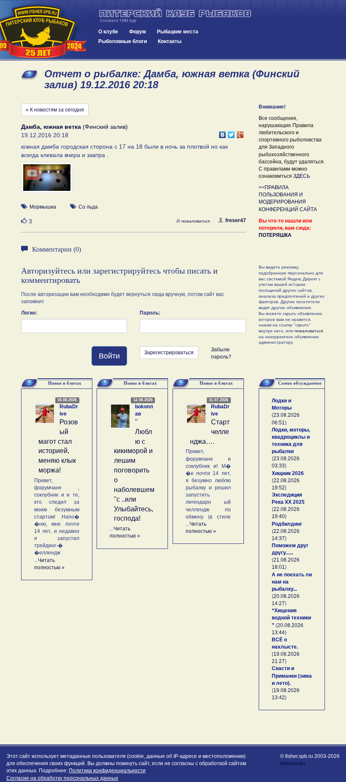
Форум (137, 32)
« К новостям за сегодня (55, 110)
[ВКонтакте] (222, 132)
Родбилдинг (287, 524)
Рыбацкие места (177, 32)
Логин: (29, 313)
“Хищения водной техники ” (291, 618)
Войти (109, 356)
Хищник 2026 (288, 473)
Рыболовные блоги (122, 41)
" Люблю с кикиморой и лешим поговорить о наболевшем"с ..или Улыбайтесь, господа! (134, 470)
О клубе (108, 32)
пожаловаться (195, 221)
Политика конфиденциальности (107, 771)
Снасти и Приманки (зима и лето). (292, 675)
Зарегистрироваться (169, 353)
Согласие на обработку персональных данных (62, 778)
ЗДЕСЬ (301, 176)
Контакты (169, 41)
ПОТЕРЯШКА (275, 235)
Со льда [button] (88, 207)
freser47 (235, 220)
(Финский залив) (74, 126)
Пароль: (150, 313)
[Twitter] (231, 132)
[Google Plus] (240, 132)
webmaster (292, 763)
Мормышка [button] (43, 207)
